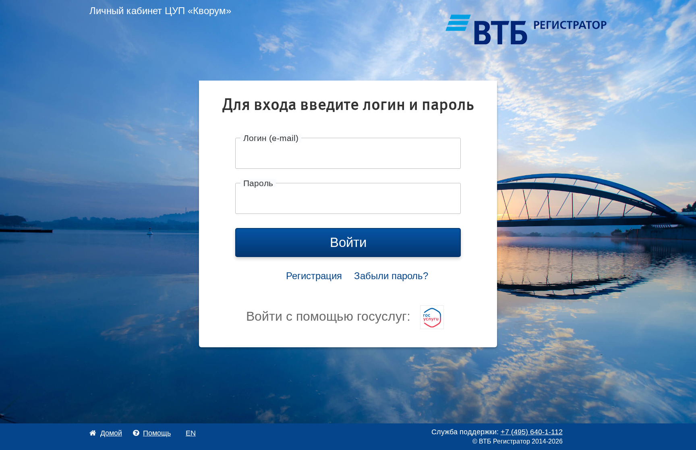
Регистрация (314, 275)
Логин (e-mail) (270, 138)
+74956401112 (532, 432)
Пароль (258, 183)
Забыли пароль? (391, 275)
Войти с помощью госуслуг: (330, 316)
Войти (348, 242)
